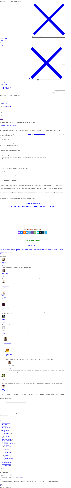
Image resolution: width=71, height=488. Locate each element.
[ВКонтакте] (21, 232)
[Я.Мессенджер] (38, 232)
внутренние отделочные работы (18, 249)
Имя (1, 411)
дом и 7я (47, 206)
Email (1, 413)
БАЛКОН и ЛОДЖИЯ (6, 423)
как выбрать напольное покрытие (31, 249)
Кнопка (1, 119)
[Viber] (32, 232)
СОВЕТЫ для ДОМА (6, 465)
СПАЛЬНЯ (4, 468)
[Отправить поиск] (54, 93)
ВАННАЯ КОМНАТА (6, 424)
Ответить (3, 265)
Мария (3, 389)
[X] (40, 232)
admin (1, 125)
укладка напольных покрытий (11, 250)
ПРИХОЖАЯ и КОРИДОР (7, 462)
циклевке (29, 134)
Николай (3, 319)
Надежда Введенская (6, 273)
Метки (1, 249)
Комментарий (3, 408)
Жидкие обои (6, 445)
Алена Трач (4, 262)
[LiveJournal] (43, 232)
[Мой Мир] (27, 232)
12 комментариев (19, 125)
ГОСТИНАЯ (4, 426)
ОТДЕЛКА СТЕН (5, 442)
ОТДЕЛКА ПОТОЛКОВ (6, 440)
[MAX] (19, 232)
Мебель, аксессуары (7, 433)
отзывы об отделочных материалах (53, 249)
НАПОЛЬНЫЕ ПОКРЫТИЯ (11, 125)
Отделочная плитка (7, 452)
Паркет (5, 453)
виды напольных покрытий (7, 249)
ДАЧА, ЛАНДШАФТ (6, 427)
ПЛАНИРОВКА (5, 461)
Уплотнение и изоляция (8, 458)
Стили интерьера (7, 434)
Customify (21, 477)
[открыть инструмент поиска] (48, 34)
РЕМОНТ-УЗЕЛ (3, 40)
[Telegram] (29, 232)
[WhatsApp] (35, 232)
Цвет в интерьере (7, 436)
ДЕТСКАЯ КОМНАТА (6, 430)
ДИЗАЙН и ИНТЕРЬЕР (6, 431)
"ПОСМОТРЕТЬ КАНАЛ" (32, 245)
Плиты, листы (6, 455)
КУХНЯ (3, 437)
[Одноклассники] (24, 232)
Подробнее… (2, 485)
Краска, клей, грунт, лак (8, 446)
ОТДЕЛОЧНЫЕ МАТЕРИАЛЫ (7, 443)
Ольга (3, 284)
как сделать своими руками (42, 249)
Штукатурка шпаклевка (8, 459)
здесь (17, 206)
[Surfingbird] (46, 232)
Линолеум (6, 449)
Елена (3, 306)
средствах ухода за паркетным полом (38, 134)
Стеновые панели (7, 456)
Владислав (4, 295)
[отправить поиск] (41, 36)
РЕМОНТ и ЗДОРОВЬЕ (6, 464)
